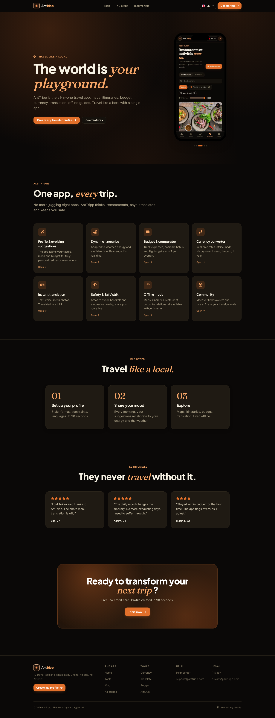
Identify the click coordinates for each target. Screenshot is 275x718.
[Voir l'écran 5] (206, 145)
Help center (183, 672)
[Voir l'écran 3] (200, 145)
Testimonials (141, 5)
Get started (228, 5)
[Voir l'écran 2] (196, 145)
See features (94, 120)
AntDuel (145, 691)
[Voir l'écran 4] (204, 145)
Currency (146, 672)
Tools (107, 5)
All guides (111, 691)
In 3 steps (122, 5)
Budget (144, 685)
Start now (135, 612)
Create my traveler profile (54, 120)
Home (108, 672)
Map (107, 685)
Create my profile (47, 687)
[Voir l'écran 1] (194, 145)
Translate (146, 679)
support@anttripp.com (190, 679)
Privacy (216, 672)
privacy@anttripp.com (225, 679)
